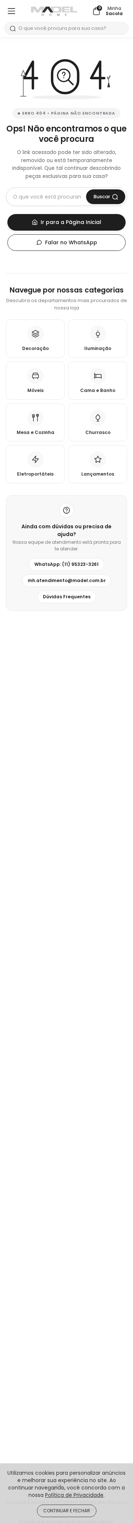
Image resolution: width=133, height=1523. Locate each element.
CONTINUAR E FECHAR (66, 1511)
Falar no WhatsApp (71, 242)
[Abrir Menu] (11, 11)
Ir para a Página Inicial (71, 222)
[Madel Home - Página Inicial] (54, 11)
